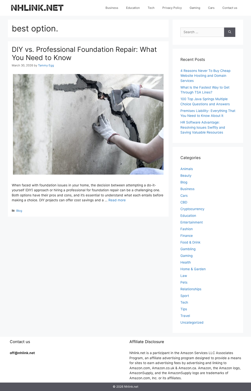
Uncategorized (192, 322)
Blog (19, 210)
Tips (183, 309)
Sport (184, 296)
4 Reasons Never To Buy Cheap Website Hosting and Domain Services (205, 76)
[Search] (229, 32)
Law (183, 276)
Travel (185, 316)
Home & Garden (193, 269)
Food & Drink (190, 242)
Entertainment (191, 222)
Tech (151, 8)
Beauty (185, 176)
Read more (117, 200)
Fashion (186, 229)
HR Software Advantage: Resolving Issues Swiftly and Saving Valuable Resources (202, 127)
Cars (211, 8)
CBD (183, 202)
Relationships (190, 289)
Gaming (195, 8)
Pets (183, 282)
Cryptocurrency (192, 209)
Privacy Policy (172, 8)
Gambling (188, 249)
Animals (186, 169)
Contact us (229, 8)
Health (185, 262)
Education (133, 8)
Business (111, 8)
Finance (186, 236)
